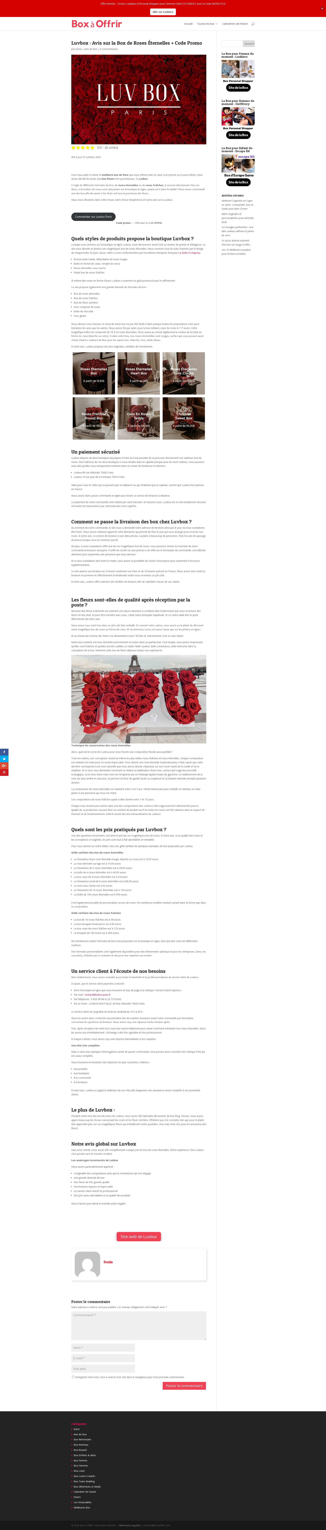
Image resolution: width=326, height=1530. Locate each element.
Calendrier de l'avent (85, 1491)
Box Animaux (81, 1444)
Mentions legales (130, 1525)
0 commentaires (109, 49)
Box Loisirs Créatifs (84, 1476)
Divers (77, 1497)
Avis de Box (90, 49)
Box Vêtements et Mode (87, 1486)
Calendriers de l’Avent (235, 24)
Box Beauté (80, 1450)
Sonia (79, 49)
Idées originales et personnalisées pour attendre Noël (238, 218)
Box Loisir (79, 1470)
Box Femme (80, 1460)
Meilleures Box (82, 1507)
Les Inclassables (83, 1502)
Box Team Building (84, 1481)
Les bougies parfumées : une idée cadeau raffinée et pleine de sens (238, 231)
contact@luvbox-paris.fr (98, 994)
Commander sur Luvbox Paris (93, 217)
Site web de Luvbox (139, 1236)
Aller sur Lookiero (163, 11)
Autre (77, 1429)
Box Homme (81, 1465)
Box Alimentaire (82, 1439)
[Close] (322, 8)
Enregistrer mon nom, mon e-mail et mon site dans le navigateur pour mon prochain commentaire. (129, 1377)
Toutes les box (205, 24)
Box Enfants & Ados (85, 1455)
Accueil (188, 24)
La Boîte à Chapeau (189, 252)
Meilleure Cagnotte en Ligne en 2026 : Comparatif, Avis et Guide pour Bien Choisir (237, 204)
